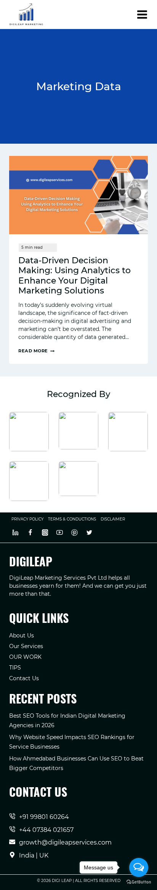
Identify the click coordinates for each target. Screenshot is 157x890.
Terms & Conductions (72, 519)
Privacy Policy (27, 519)
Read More (36, 350)
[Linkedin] (15, 532)
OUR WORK (25, 656)
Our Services (26, 646)
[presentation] (78, 195)
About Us (21, 635)
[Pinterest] (74, 532)
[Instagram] (44, 532)
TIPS (15, 667)
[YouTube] (59, 532)
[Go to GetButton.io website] (139, 882)
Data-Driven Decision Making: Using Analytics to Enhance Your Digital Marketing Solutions (74, 275)
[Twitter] (89, 532)
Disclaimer (113, 519)
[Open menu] (142, 14)
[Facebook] (30, 532)
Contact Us (24, 678)
